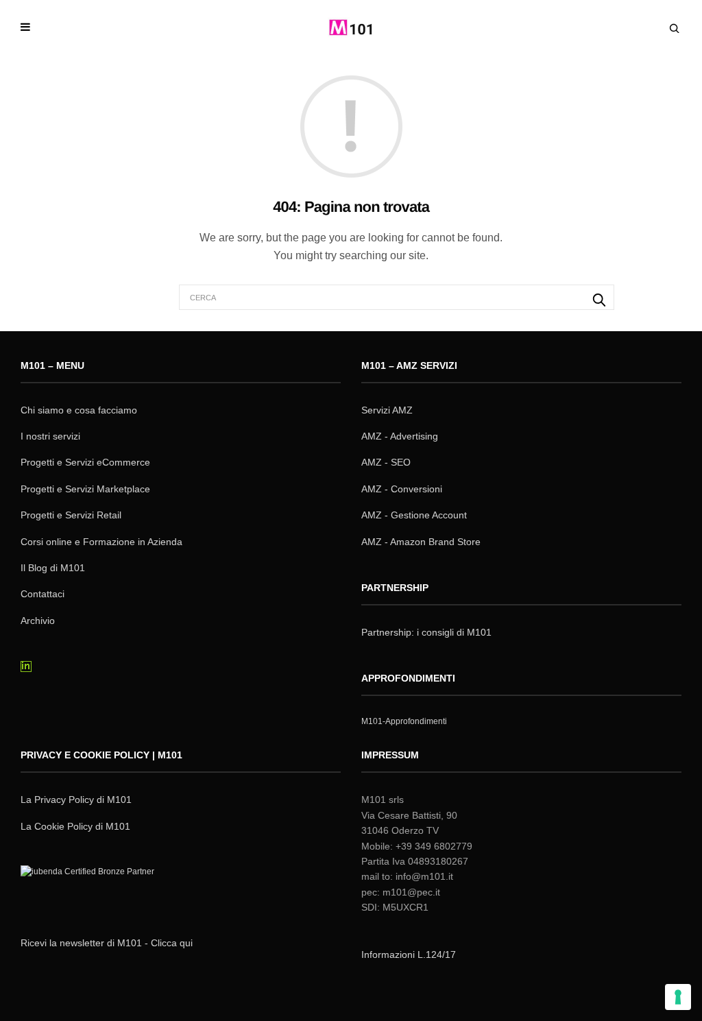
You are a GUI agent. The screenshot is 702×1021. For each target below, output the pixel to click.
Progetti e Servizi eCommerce (85, 462)
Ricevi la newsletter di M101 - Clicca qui (107, 942)
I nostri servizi (50, 436)
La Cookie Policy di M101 (75, 826)
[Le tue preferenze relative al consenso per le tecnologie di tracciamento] (678, 997)
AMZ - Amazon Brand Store (421, 541)
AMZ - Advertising (399, 436)
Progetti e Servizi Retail (71, 514)
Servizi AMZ (387, 410)
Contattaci (42, 593)
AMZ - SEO (386, 462)
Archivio (38, 620)
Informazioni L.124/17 (408, 954)
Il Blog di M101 (53, 567)
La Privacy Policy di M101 (76, 799)
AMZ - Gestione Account (414, 514)
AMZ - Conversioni (401, 488)
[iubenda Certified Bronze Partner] (90, 889)
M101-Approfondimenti (404, 721)
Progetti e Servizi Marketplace (85, 488)
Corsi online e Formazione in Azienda (101, 541)
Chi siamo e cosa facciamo (79, 410)
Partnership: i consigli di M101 (426, 632)
